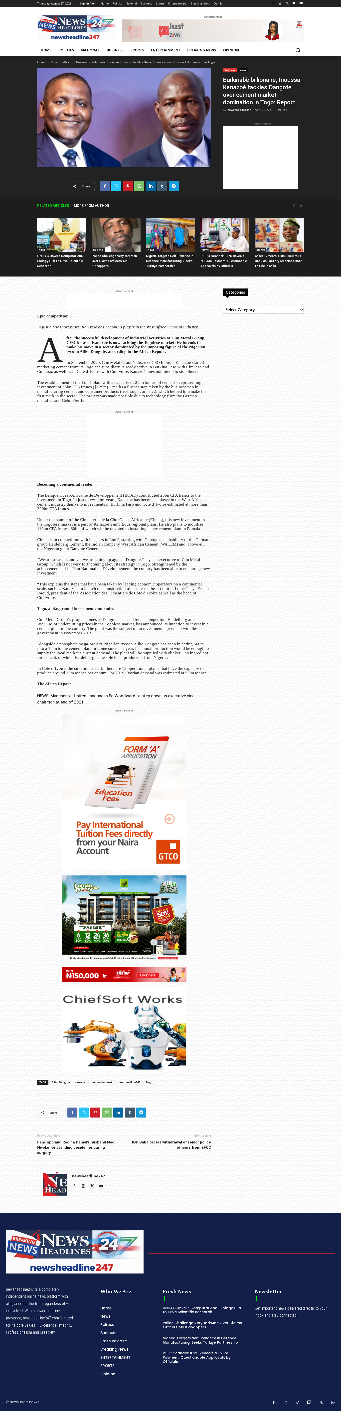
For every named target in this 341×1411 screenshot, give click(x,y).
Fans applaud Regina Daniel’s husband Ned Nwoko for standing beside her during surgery (75, 1147)
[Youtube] (301, 3)
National (98, 249)
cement (80, 1082)
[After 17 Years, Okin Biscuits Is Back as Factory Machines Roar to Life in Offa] (279, 235)
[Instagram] (280, 3)
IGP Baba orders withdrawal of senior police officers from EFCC (171, 1145)
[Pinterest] (128, 186)
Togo (149, 1082)
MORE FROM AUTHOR (91, 206)
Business (229, 70)
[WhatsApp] (139, 186)
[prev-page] (293, 205)
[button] (298, 50)
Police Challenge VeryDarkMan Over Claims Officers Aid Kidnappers (114, 261)
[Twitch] (309, 1403)
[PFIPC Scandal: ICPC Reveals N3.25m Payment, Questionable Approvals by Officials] (224, 235)
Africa (67, 62)
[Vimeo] (294, 3)
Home (41, 62)
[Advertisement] (260, 157)
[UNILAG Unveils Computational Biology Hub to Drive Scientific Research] (61, 235)
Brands (260, 249)
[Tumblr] (162, 186)
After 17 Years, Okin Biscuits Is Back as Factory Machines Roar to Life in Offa (278, 261)
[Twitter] (287, 3)
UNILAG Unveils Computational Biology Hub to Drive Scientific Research (60, 261)
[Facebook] (273, 3)
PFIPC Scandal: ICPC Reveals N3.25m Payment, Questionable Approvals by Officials (223, 261)
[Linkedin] (151, 186)
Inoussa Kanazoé (101, 1082)
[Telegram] (174, 186)
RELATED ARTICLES (53, 206)
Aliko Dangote (61, 1082)
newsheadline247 (239, 110)
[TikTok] (297, 1403)
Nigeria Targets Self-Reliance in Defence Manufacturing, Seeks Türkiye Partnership (169, 261)
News (54, 62)
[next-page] (301, 205)
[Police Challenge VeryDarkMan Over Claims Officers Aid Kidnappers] (116, 235)
